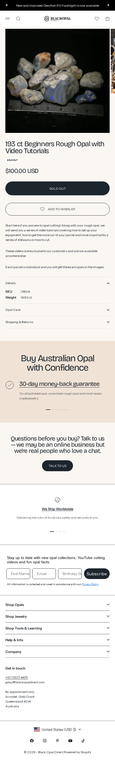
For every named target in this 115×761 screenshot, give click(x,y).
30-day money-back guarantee (59, 383)
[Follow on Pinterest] (57, 741)
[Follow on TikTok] (83, 741)
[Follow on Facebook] (32, 741)
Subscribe (97, 573)
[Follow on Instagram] (45, 741)
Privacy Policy (90, 584)
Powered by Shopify (77, 752)
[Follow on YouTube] (70, 741)
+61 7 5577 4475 (16, 677)
